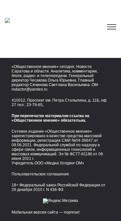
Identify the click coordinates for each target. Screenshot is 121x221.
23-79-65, (35, 105)
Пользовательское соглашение (40, 174)
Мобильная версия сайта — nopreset (45, 212)
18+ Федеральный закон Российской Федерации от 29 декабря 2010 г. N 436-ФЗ (59, 187)
